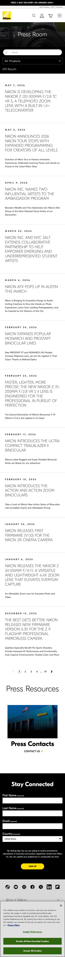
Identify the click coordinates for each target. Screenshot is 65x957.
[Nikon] (7, 15)
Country (11, 834)
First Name (13, 795)
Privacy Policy (14, 925)
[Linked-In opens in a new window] (49, 887)
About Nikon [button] (16, 900)
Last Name (13, 808)
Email (9, 821)
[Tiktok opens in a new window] (7, 886)
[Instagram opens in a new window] (24, 886)
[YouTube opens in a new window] (15, 886)
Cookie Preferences (32, 932)
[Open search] (34, 15)
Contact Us (32, 751)
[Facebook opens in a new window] (32, 886)
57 (45, 671)
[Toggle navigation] (59, 15)
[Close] (61, 905)
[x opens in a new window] (40, 886)
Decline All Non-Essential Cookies (32, 941)
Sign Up (36, 866)
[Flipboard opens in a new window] (57, 886)
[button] (5, 3)
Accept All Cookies (32, 951)
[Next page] (51, 671)
